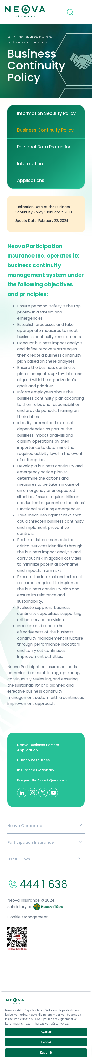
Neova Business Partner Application (38, 747)
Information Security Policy (35, 37)
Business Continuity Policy (30, 42)
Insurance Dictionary (35, 770)
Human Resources (33, 760)
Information (30, 163)
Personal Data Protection (44, 147)
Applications (30, 180)
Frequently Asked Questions (42, 780)
